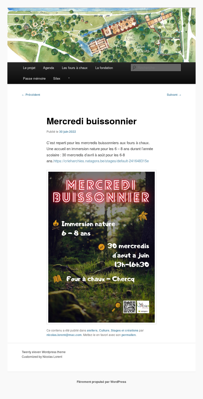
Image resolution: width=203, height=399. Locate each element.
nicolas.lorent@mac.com (64, 334)
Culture (104, 330)
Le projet (29, 67)
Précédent (31, 94)
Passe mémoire (34, 78)
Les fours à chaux (75, 67)
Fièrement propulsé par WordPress (101, 381)
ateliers (92, 330)
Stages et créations (124, 330)
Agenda (48, 67)
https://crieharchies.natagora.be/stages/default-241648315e (101, 160)
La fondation (104, 67)
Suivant (174, 94)
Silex (56, 78)
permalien (129, 334)
